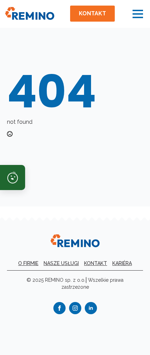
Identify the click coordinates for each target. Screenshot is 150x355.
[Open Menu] (138, 14)
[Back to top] (132, 337)
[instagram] (75, 308)
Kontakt (95, 263)
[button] (12, 177)
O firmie (28, 263)
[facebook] (59, 308)
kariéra (122, 263)
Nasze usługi (61, 263)
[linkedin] (91, 308)
